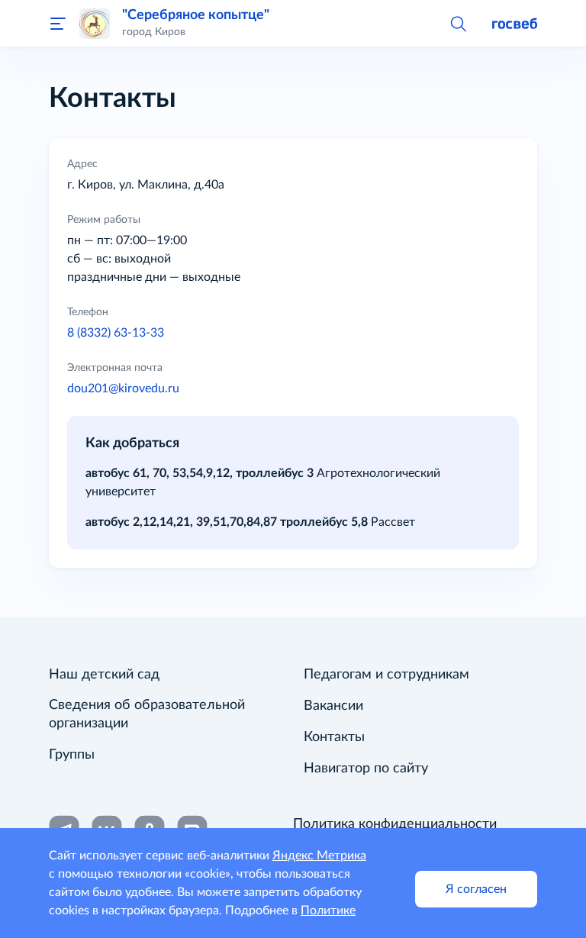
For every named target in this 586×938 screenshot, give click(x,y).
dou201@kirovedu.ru (123, 388)
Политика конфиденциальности (395, 824)
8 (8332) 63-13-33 (115, 333)
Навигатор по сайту (366, 768)
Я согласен (476, 889)
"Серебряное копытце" (195, 14)
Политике (328, 910)
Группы (72, 755)
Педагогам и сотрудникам (386, 675)
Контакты (334, 737)
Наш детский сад (104, 675)
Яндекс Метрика (319, 855)
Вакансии (333, 706)
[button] (458, 23)
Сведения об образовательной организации (147, 714)
